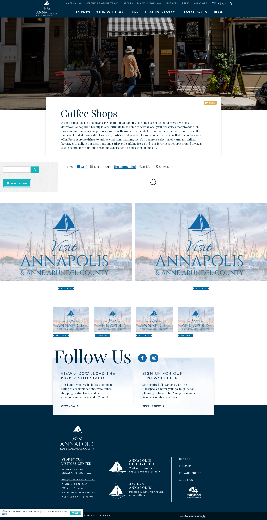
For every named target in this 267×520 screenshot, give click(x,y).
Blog (219, 12)
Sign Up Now (151, 406)
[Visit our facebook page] (142, 358)
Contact (185, 459)
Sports (128, 3)
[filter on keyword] (35, 169)
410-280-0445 (79, 484)
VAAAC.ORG (200, 3)
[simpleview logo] (192, 515)
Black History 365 (149, 3)
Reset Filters (19, 183)
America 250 (74, 3)
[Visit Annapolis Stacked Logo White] (46, 7)
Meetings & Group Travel (102, 3)
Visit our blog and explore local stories (144, 470)
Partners (171, 3)
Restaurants (194, 12)
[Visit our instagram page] (154, 358)
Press (186, 3)
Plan (134, 12)
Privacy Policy (190, 473)
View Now (68, 406)
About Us (186, 480)
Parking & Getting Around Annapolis (146, 494)
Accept (76, 512)
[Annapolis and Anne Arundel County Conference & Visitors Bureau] (77, 436)
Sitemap (185, 466)
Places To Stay (160, 12)
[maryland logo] (196, 492)
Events (83, 12)
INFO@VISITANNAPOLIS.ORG (78, 480)
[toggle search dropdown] (230, 3)
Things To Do (109, 12)
